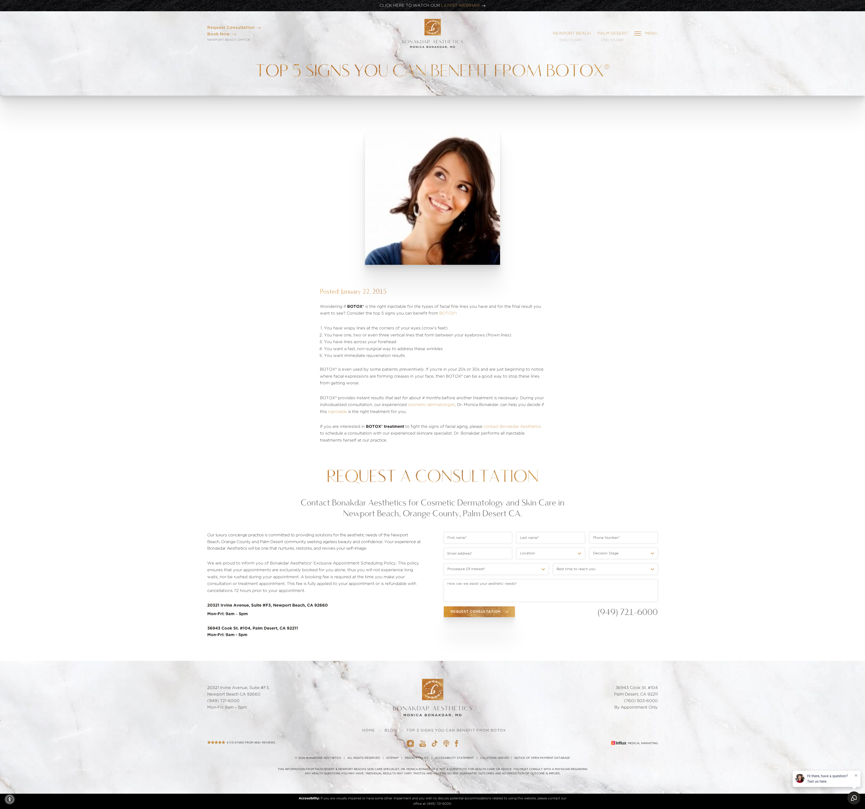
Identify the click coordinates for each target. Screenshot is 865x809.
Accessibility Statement (454, 758)
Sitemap (392, 758)
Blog (391, 730)
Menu (651, 34)
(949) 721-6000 (571, 40)
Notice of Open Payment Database (542, 758)
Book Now (218, 34)
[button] (10, 799)
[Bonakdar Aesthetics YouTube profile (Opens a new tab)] (422, 743)
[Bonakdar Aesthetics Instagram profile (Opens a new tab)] (410, 743)
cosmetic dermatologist (431, 405)
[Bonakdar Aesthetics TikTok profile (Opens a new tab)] (434, 743)
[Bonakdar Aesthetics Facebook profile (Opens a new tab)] (456, 743)
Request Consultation (231, 28)
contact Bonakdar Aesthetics (512, 427)
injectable (337, 412)
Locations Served (494, 758)
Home (368, 730)
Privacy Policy (417, 758)
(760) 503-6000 (612, 40)
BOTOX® (447, 313)
